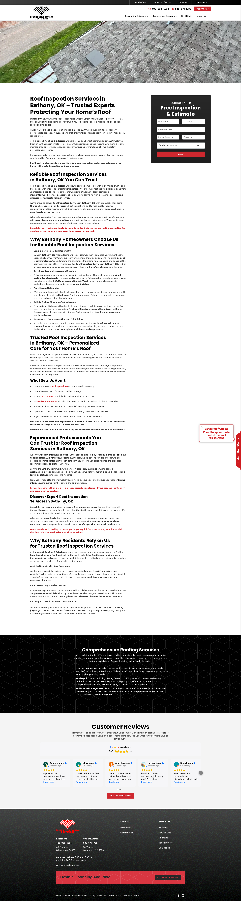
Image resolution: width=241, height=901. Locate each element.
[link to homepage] (41, 12)
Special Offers (140, 2)
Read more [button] (48, 782)
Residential (125, 827)
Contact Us (202, 9)
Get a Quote (201, 2)
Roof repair (82, 678)
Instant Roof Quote (162, 2)
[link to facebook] (178, 895)
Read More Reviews (120, 795)
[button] (136, 17)
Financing (183, 2)
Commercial (126, 832)
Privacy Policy (115, 895)
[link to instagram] (183, 895)
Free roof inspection (86, 668)
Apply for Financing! (167, 877)
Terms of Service (131, 895)
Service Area (165, 832)
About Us (163, 827)
